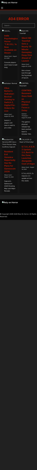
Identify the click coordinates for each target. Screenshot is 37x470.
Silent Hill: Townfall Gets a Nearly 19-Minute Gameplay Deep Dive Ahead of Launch (27, 49)
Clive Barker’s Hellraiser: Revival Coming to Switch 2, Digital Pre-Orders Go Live (9, 99)
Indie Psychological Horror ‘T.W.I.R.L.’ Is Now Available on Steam (11, 44)
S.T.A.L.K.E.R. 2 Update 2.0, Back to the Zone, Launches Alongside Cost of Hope (28, 155)
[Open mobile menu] (2, 8)
